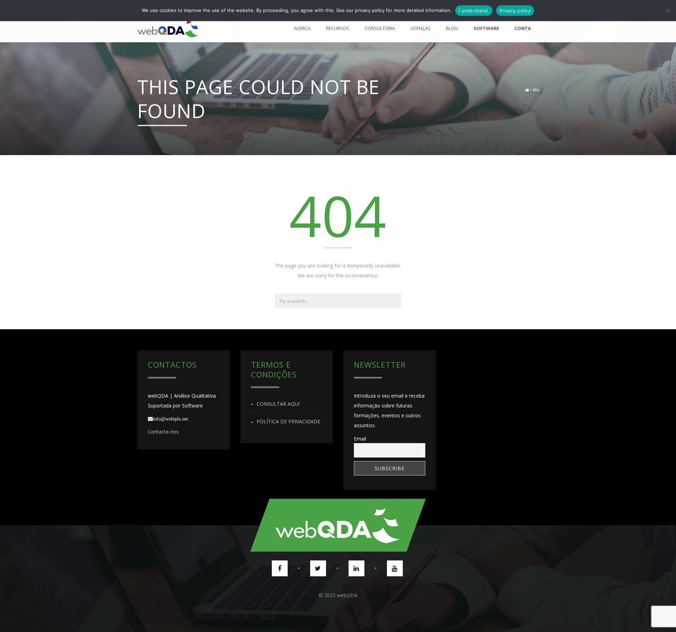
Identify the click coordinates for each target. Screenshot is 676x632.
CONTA (522, 28)
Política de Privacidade (288, 421)
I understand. (474, 10)
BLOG (452, 28)
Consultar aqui (278, 403)
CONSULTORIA (380, 28)
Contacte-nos (163, 431)
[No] (667, 10)
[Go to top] (338, 525)
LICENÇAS (421, 28)
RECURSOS (337, 28)
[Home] (168, 28)
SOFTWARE (486, 28)
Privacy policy (515, 10)
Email (360, 438)
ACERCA (302, 28)
